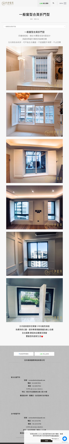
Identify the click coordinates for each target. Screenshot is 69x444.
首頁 (31, 19)
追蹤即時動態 (24, 354)
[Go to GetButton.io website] (65, 442)
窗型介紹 (36, 19)
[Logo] (7, 3)
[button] (53, 3)
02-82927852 (36, 383)
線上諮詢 (45, 3)
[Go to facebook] (64, 438)
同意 (46, 440)
